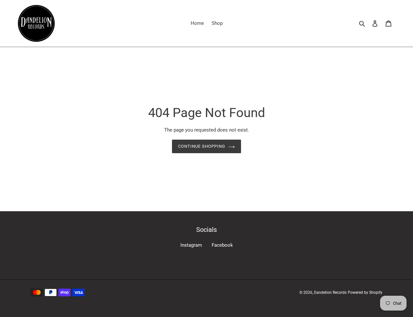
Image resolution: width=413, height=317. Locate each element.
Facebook (222, 245)
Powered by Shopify (365, 292)
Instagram (191, 245)
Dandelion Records (330, 292)
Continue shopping (202, 146)
